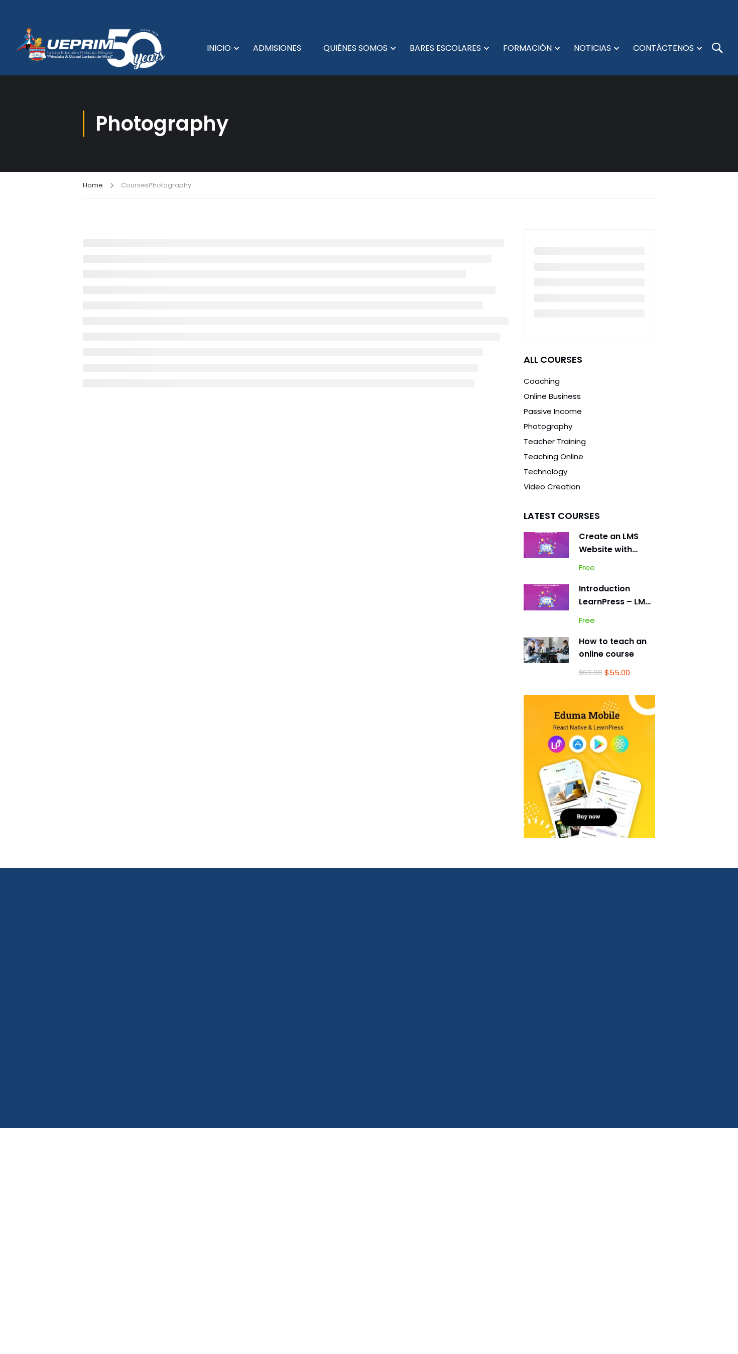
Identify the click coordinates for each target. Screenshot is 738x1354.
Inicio (219, 48)
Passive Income (553, 411)
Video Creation (552, 486)
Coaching (542, 381)
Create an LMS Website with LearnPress (609, 549)
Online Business (552, 396)
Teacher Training (555, 441)
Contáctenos (663, 48)
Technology (545, 471)
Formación (527, 48)
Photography (548, 426)
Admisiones (277, 48)
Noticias (592, 48)
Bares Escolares (445, 48)
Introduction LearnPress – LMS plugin (614, 601)
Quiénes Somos (355, 48)
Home (93, 185)
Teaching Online (553, 456)
